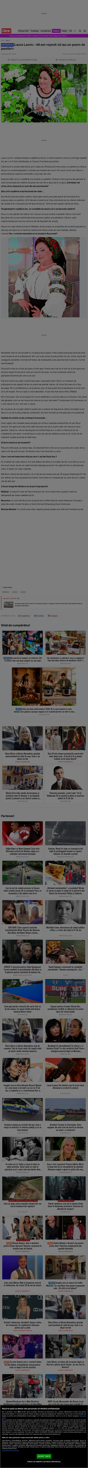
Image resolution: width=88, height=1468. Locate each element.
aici (56, 1428)
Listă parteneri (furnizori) (10, 1450)
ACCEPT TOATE (44, 1456)
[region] (44, 1436)
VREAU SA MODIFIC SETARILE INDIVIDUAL (44, 1462)
